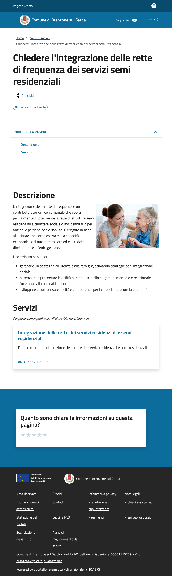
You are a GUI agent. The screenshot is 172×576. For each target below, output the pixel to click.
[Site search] (156, 19)
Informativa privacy (102, 493)
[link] (34, 362)
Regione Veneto (23, 6)
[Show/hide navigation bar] (6, 19)
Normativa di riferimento (30, 106)
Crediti (57, 493)
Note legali (132, 493)
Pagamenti (96, 517)
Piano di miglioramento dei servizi (65, 539)
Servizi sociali (40, 37)
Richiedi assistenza (138, 502)
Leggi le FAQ (61, 517)
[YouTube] (133, 20)
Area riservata (26, 493)
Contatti (58, 502)
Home (20, 37)
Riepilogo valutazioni (139, 517)
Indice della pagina (30, 132)
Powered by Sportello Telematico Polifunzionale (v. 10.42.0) (58, 569)
